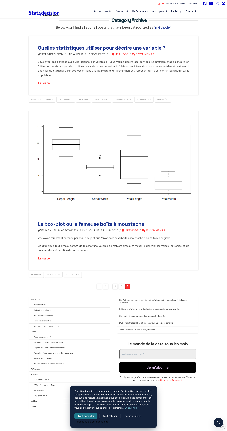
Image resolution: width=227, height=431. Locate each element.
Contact (34, 406)
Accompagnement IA (42, 337)
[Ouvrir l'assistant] (218, 422)
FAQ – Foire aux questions (44, 385)
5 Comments (144, 54)
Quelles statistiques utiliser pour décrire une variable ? (101, 48)
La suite (44, 83)
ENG (158, 4)
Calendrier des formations (44, 310)
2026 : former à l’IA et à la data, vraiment (137, 330)
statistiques (144, 99)
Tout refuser (110, 416)
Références (35, 369)
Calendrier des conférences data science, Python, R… (142, 316)
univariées (162, 99)
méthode (121, 54)
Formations (35, 299)
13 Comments (155, 230)
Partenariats (39, 390)
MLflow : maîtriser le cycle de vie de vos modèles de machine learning (149, 309)
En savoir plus (132, 407)
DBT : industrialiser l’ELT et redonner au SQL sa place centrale (146, 323)
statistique (72, 274)
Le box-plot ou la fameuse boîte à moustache (91, 224)
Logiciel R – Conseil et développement (49, 347)
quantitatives (123, 99)
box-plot (36, 274)
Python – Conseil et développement (48, 342)
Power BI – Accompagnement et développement (53, 353)
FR (163, 4)
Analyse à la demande (43, 358)
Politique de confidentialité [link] (92, 421)
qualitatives (102, 99)
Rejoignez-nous (40, 396)
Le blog (34, 401)
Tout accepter (86, 416)
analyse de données (42, 99)
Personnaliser (133, 416)
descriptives (65, 99)
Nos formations (40, 305)
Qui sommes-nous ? (42, 380)
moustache (53, 274)
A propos (34, 374)
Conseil (34, 331)
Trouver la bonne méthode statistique (49, 364)
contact (183, 4)
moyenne (83, 99)
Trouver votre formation (43, 315)
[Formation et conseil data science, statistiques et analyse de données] (44, 12)
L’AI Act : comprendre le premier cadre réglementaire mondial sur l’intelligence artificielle (153, 301)
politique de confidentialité (170, 380)
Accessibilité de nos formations (46, 326)
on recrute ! (192, 4)
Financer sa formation (42, 321)
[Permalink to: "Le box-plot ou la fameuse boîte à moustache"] (113, 161)
